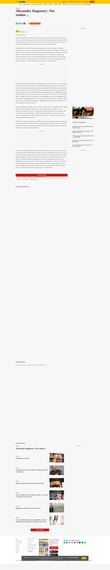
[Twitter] (69, 543)
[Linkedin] (82, 543)
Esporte (45, 4)
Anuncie (53, 560)
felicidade (25, 179)
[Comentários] (27, 23)
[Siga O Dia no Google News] (34, 23)
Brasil (59, 4)
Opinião (18, 8)
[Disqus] (42, 383)
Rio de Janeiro (34, 4)
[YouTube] (75, 543)
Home (20, 4)
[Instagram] (72, 543)
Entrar (66, 1)
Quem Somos (81, 560)
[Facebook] (67, 543)
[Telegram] (77, 543)
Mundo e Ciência (65, 4)
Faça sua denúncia (85, 1)
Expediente (68, 560)
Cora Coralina (33, 179)
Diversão (40, 4)
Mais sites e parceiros (32, 544)
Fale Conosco (74, 560)
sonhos (18, 179)
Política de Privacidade (30, 551)
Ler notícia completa (41, 175)
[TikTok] (80, 543)
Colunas (50, 4)
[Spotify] (85, 543)
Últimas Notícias (26, 4)
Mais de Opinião (39, 529)
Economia (55, 4)
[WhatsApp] (64, 543)
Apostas (78, 4)
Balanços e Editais (31, 546)
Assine (92, 1)
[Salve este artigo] (24, 23)
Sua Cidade (72, 4)
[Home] (21, 2)
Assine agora (54, 547)
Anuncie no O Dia (77, 1)
